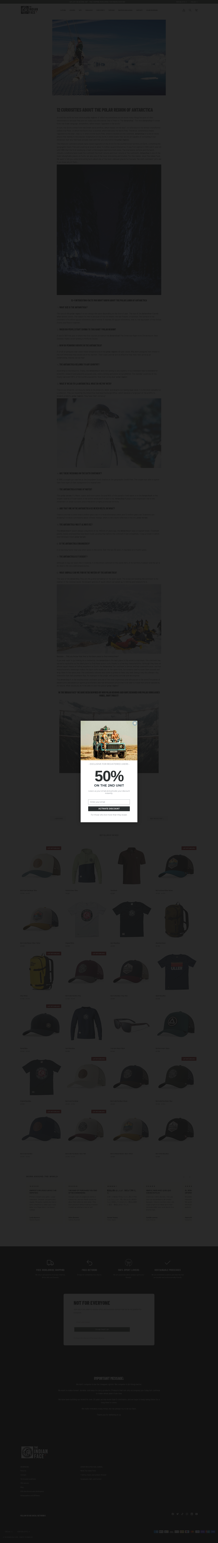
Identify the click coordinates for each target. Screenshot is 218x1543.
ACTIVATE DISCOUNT (109, 809)
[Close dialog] (135, 723)
